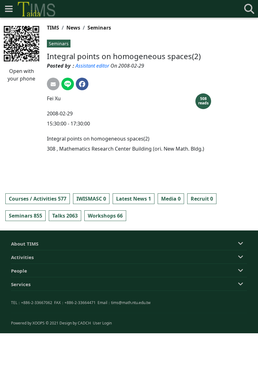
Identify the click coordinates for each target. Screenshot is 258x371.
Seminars (99, 27)
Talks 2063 (65, 215)
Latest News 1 (133, 198)
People (19, 271)
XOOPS (38, 323)
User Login (102, 323)
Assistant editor (92, 65)
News (73, 27)
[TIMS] (36, 9)
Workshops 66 (105, 215)
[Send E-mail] (53, 84)
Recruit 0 (202, 198)
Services (21, 284)
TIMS (53, 27)
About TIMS (24, 244)
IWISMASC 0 (91, 198)
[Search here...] (249, 8)
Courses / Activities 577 (37, 198)
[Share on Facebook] (82, 84)
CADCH (84, 323)
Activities (22, 257)
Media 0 (171, 198)
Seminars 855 (25, 215)
